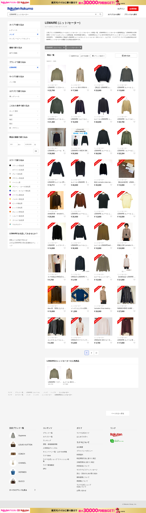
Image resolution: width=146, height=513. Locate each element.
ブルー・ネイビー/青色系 (21, 191)
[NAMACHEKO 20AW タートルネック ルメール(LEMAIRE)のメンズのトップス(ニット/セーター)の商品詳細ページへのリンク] (126, 295)
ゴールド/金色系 (18, 220)
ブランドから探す (130, 14)
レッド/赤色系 (17, 207)
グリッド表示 (98, 56)
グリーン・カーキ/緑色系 (21, 186)
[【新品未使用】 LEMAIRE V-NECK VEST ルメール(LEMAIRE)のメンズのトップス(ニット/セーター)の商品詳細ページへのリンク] (126, 169)
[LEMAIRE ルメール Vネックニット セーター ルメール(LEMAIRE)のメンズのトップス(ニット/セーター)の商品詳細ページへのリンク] (57, 137)
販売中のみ (75, 56)
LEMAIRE (13, 67)
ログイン (121, 8)
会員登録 (133, 8)
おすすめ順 (85, 56)
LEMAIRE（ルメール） (54, 47)
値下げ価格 (13, 53)
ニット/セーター (73, 47)
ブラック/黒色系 (18, 165)
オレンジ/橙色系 (18, 212)
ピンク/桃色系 (17, 203)
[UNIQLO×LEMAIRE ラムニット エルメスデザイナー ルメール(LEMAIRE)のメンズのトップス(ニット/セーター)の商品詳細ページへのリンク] (80, 263)
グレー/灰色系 (17, 174)
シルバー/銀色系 (18, 216)
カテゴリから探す (114, 14)
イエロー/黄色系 (18, 199)
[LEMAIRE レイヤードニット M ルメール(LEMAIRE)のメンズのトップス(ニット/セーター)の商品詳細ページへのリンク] (57, 232)
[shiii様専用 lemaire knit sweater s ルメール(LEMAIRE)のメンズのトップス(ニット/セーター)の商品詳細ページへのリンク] (57, 200)
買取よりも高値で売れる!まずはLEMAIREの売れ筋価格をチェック (22, 243)
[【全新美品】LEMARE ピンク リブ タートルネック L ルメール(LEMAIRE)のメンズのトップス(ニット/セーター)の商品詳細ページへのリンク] (126, 263)
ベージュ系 (16, 182)
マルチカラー (17, 224)
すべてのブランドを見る (18, 490)
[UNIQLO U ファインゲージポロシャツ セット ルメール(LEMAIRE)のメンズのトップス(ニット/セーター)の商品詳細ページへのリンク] (80, 326)
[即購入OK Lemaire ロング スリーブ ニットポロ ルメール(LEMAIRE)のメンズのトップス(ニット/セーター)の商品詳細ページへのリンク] (126, 232)
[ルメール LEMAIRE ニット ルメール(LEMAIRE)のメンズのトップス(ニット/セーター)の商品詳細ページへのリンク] (103, 105)
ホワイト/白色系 (18, 170)
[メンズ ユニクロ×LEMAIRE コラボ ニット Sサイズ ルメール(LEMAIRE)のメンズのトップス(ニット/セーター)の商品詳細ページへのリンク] (80, 295)
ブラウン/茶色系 (18, 178)
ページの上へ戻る (117, 413)
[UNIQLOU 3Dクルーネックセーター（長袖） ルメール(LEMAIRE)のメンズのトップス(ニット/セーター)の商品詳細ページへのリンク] (103, 326)
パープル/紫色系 (18, 195)
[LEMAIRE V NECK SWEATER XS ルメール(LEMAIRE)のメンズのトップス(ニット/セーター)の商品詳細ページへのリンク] (80, 137)
